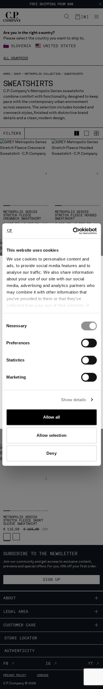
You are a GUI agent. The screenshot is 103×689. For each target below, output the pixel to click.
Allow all (51, 417)
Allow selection (51, 435)
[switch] (89, 343)
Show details (73, 399)
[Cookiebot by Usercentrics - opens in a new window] (73, 231)
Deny (51, 453)
